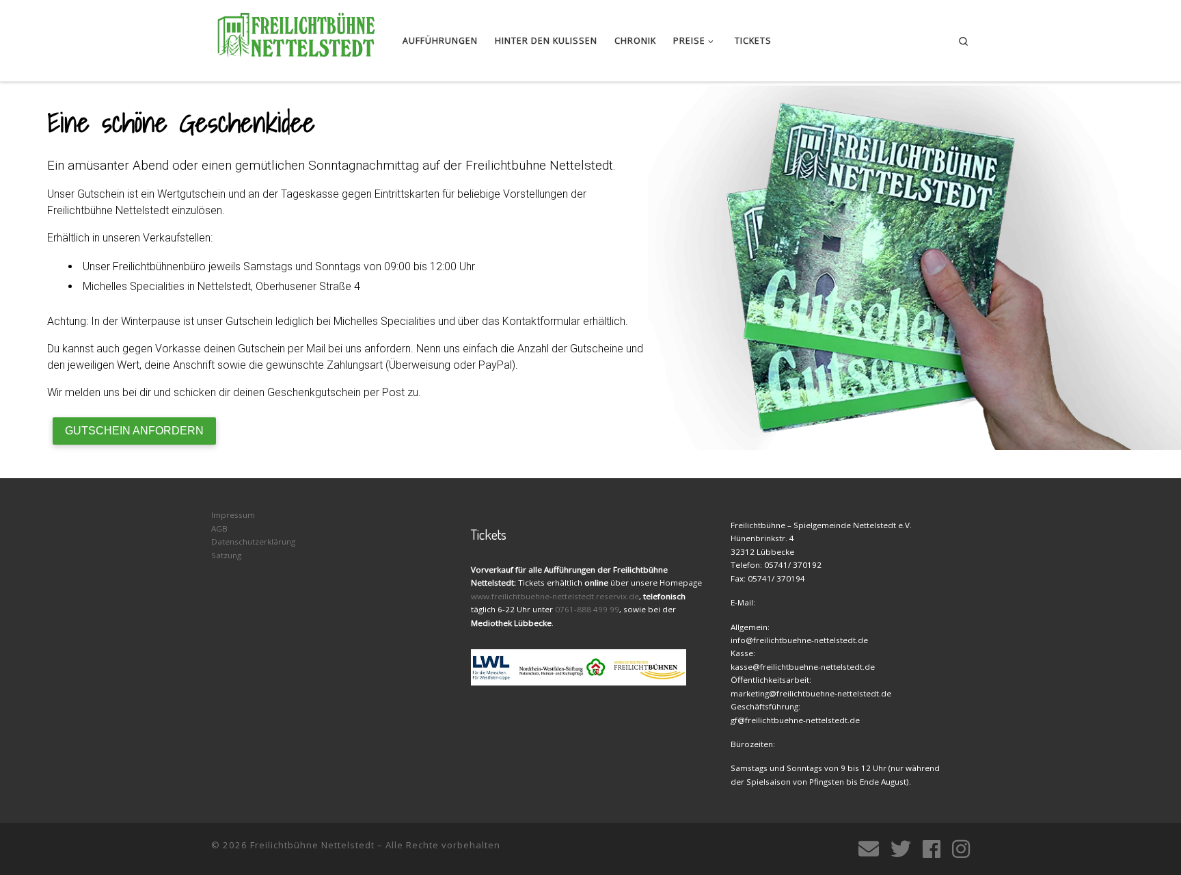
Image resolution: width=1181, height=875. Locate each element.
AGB (219, 528)
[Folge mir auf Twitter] (901, 849)
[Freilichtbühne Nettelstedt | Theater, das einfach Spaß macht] (296, 37)
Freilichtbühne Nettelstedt (312, 845)
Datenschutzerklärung (253, 541)
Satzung (226, 555)
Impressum (233, 515)
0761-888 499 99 (587, 609)
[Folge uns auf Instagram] (961, 849)
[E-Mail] (868, 849)
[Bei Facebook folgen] (931, 849)
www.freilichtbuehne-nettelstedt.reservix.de (555, 596)
